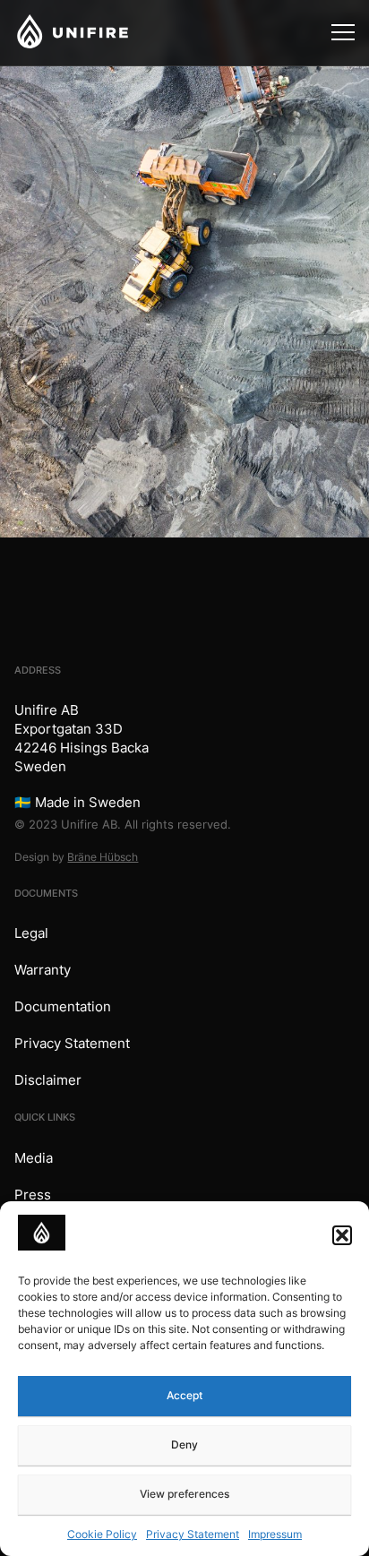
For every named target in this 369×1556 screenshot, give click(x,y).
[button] (342, 1235)
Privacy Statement (192, 1534)
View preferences (184, 1493)
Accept (184, 1395)
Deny (184, 1444)
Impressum (275, 1534)
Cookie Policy (102, 1534)
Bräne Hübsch (102, 857)
